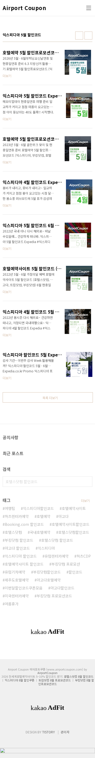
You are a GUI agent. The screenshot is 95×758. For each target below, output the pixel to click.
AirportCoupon (47, 673)
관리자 (65, 732)
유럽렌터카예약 (57, 556)
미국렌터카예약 (17, 595)
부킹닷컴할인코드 (47, 572)
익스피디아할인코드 (38, 508)
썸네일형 (79, 35)
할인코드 (75, 572)
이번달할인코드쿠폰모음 (23, 587)
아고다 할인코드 (17, 548)
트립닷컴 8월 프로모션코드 (55, 680)
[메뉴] (88, 8)
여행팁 (10, 508)
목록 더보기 (50, 397)
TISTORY (48, 732)
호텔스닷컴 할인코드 (57, 540)
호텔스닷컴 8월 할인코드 (78, 676)
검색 (87, 482)
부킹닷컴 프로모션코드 (54, 595)
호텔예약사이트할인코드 (70, 524)
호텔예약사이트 (74, 508)
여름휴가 (11, 603)
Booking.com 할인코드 (24, 524)
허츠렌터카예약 (17, 516)
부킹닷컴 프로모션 (65, 564)
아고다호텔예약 (49, 580)
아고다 (63, 516)
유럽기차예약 (15, 572)
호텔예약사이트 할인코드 (24, 564)
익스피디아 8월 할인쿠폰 (19, 680)
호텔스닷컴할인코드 (73, 532)
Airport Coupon (24, 8)
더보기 (85, 500)
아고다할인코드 (62, 587)
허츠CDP (84, 556)
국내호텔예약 (40, 532)
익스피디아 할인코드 (21, 556)
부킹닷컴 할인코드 (19, 540)
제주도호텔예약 (17, 580)
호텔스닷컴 (13, 532)
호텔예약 (43, 516)
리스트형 (88, 35)
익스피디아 (46, 548)
